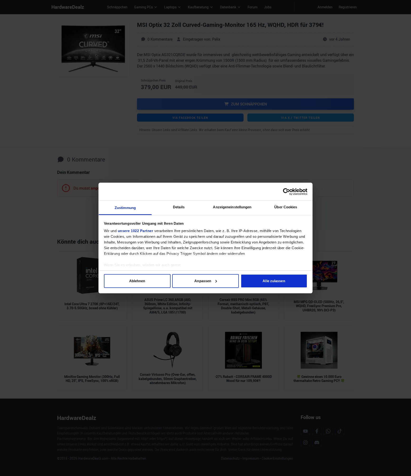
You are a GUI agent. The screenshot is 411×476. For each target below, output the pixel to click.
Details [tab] (179, 207)
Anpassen (202, 281)
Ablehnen (137, 281)
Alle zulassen (274, 281)
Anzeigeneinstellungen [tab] (232, 207)
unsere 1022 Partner (135, 231)
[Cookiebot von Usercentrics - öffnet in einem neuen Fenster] (286, 191)
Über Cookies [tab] (285, 207)
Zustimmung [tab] (125, 208)
